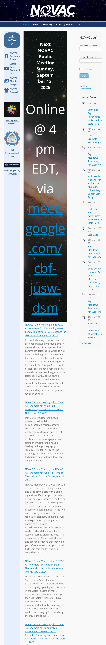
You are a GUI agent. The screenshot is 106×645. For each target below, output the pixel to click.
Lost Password (85, 88)
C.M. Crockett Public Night (94, 139)
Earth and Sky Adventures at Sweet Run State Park (95, 116)
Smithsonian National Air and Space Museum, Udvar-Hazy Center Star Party (94, 187)
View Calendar (85, 343)
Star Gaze (93, 234)
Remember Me (88, 69)
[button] (79, 24)
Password (88, 57)
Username (88, 45)
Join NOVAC (84, 86)
